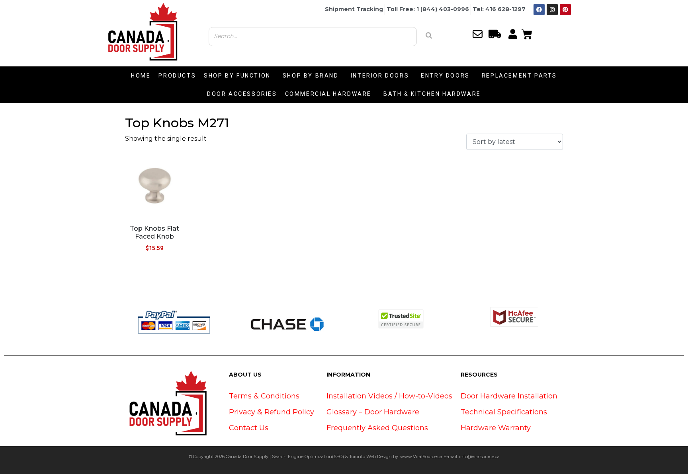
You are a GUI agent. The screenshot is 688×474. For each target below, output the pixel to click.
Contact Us (248, 427)
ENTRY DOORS (445, 75)
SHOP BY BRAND (311, 75)
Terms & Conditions (264, 396)
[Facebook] (539, 9)
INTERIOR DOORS (380, 75)
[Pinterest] (565, 9)
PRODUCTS (177, 75)
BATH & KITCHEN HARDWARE (432, 94)
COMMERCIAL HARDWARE (328, 94)
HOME (140, 75)
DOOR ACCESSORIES (242, 94)
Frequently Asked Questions (377, 427)
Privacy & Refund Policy (271, 412)
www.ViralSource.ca (421, 456)
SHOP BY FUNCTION (237, 75)
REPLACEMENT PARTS (519, 75)
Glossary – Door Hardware (372, 412)
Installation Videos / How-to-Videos (389, 396)
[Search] (429, 35)
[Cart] (527, 33)
